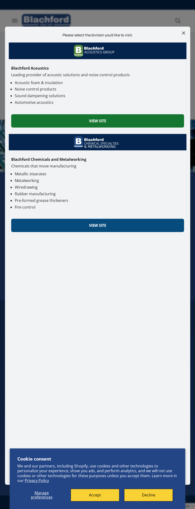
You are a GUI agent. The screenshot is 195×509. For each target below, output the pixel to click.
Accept (95, 495)
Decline (148, 495)
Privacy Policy (37, 480)
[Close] (183, 33)
